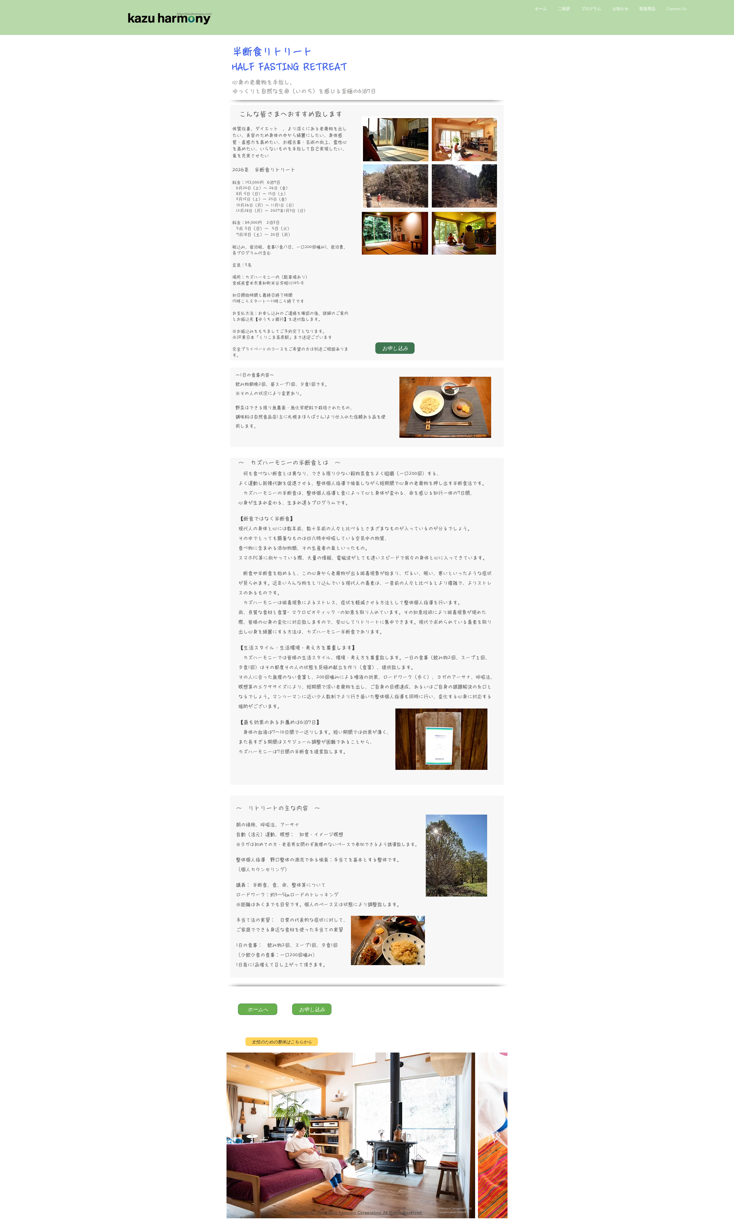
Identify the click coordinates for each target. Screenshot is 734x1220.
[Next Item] (497, 1135)
